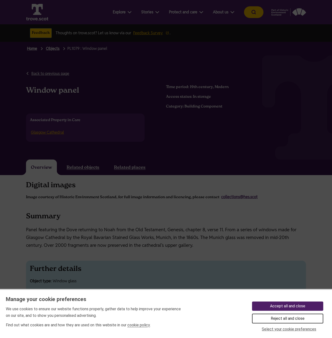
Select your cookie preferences (289, 329)
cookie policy (138, 325)
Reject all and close (288, 318)
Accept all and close (287, 306)
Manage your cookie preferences (46, 299)
